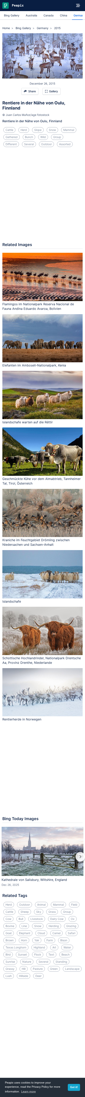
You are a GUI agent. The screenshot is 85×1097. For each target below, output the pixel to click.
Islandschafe (11, 601)
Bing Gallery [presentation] (11, 15)
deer (38, 976)
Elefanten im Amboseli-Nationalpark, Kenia (34, 365)
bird (8, 954)
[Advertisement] (42, 196)
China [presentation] (63, 15)
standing (61, 961)
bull (21, 919)
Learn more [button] (28, 1091)
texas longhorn (16, 947)
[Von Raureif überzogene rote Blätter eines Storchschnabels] (6, 56)
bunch (29, 137)
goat (9, 933)
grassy (10, 968)
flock (37, 954)
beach (65, 954)
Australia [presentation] (31, 15)
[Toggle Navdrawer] (78, 6)
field (74, 904)
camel (56, 933)
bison (63, 940)
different (11, 144)
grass (52, 911)
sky (38, 911)
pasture (38, 968)
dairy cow (56, 919)
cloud (41, 933)
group (57, 137)
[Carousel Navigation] (42, 859)
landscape (72, 968)
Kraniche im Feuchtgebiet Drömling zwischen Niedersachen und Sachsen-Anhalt (36, 542)
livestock (36, 919)
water (67, 947)
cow (8, 919)
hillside (23, 976)
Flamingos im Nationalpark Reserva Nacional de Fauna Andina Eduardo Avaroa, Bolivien (38, 306)
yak (36, 940)
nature (26, 961)
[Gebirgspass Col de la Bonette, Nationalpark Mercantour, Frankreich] (79, 56)
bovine (10, 926)
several (29, 144)
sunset (22, 954)
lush (9, 976)
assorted (65, 144)
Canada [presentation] (48, 15)
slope (38, 130)
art (54, 947)
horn (24, 940)
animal (41, 904)
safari (71, 933)
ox (73, 919)
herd (24, 130)
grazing (71, 926)
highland (39, 947)
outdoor (46, 144)
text (51, 954)
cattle (9, 130)
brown (10, 940)
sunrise (10, 961)
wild (43, 137)
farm (49, 940)
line (24, 926)
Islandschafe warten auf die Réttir (27, 422)
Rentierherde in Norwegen (21, 719)
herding (54, 926)
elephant (24, 933)
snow (52, 130)
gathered (12, 137)
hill (24, 968)
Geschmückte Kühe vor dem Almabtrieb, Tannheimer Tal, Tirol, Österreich (41, 481)
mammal (68, 130)
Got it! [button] (74, 1087)
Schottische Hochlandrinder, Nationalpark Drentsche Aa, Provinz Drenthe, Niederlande (41, 660)
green (54, 968)
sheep (25, 911)
